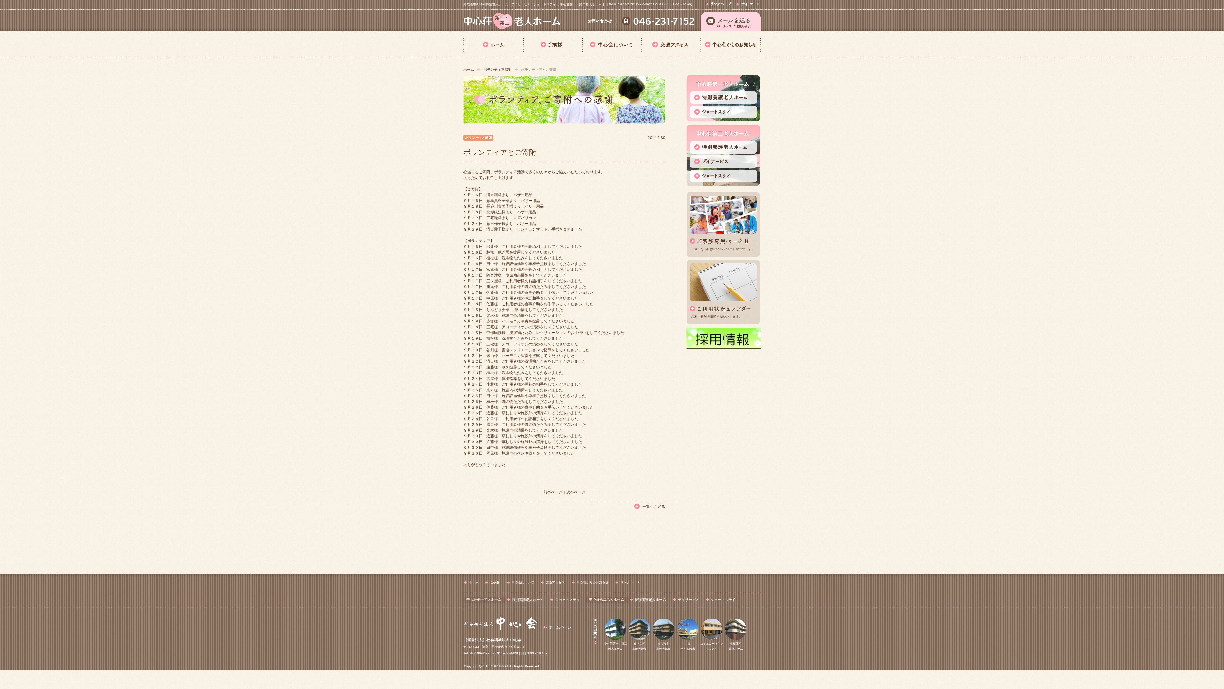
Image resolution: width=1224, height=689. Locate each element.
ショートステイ (567, 600)
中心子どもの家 (688, 646)
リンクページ (629, 582)
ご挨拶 (552, 44)
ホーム (493, 44)
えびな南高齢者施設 (639, 646)
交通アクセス (670, 44)
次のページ (576, 492)
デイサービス (688, 600)
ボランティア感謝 (498, 69)
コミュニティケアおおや (711, 646)
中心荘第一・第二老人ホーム (615, 646)
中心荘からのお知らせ (730, 44)
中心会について (611, 44)
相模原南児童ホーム (736, 646)
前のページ (553, 492)
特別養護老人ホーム (527, 600)
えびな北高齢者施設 (663, 646)
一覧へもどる (653, 506)
